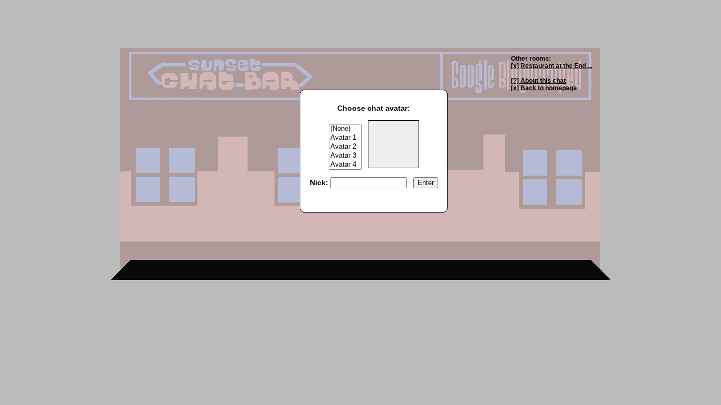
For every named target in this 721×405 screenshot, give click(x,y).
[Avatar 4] (345, 164)
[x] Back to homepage (544, 88)
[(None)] (345, 128)
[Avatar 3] (345, 155)
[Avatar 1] (345, 137)
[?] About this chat (538, 80)
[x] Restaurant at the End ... (551, 66)
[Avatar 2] (345, 146)
